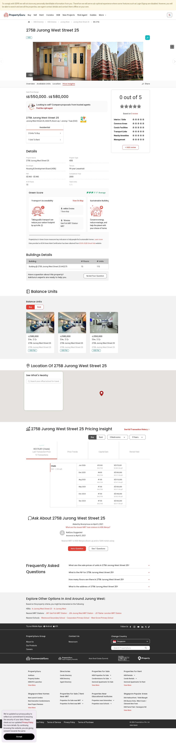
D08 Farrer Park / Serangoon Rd (135, 707)
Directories (65, 671)
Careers (29, 649)
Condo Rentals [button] (129, 679)
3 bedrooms (115, 437)
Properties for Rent (133, 671)
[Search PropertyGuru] (146, 648)
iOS (56, 626)
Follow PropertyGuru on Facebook (130, 626)
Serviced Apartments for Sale (102, 682)
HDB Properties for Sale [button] (100, 675)
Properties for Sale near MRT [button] (70, 700)
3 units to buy (34, 133)
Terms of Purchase (86, 722)
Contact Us (74, 636)
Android (48, 626)
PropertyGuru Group (35, 636)
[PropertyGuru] (14, 14)
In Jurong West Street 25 (42, 609)
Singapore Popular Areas (135, 693)
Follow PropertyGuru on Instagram (134, 626)
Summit (98, 658)
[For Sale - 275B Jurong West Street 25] (40, 322)
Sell (35, 15)
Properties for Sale (101, 671)
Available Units (44, 83)
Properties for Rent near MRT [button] (70, 704)
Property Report (123, 658)
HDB (58, 15)
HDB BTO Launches (35, 682)
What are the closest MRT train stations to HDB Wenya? (88, 527)
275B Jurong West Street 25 (39, 343)
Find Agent (82, 15)
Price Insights (69, 83)
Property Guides (34, 679)
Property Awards (68, 658)
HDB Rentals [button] (128, 675)
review (134, 114)
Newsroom (73, 642)
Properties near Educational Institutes (102, 695)
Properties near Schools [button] (101, 704)
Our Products (31, 645)
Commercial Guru (37, 658)
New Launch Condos (35, 698)
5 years (135, 437)
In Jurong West (60, 609)
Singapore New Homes (38, 693)
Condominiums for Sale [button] (100, 679)
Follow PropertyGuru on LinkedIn (142, 626)
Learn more (99, 239)
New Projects (69, 15)
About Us (30, 642)
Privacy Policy (27, 722)
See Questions (98, 549)
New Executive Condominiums (39, 701)
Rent (41, 15)
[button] (101, 393)
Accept (19, 737)
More (101, 15)
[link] (66, 106)
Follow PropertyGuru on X (146, 627)
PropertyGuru (34, 671)
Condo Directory (66, 675)
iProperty (144, 658)
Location (57, 83)
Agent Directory (65, 682)
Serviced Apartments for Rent (134, 682)
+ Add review (130, 147)
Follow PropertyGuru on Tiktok (149, 627)
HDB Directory (65, 679)
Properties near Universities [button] (102, 700)
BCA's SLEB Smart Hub (87, 243)
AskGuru (31, 675)
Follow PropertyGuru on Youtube (138, 626)
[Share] (147, 37)
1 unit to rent (34, 140)
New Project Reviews (35, 704)
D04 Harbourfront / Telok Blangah (136, 698)
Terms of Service (54, 722)
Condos (50, 15)
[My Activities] (169, 15)
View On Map (78, 201)
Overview (30, 83)
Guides (93, 15)
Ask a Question (77, 549)
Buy (29, 15)
